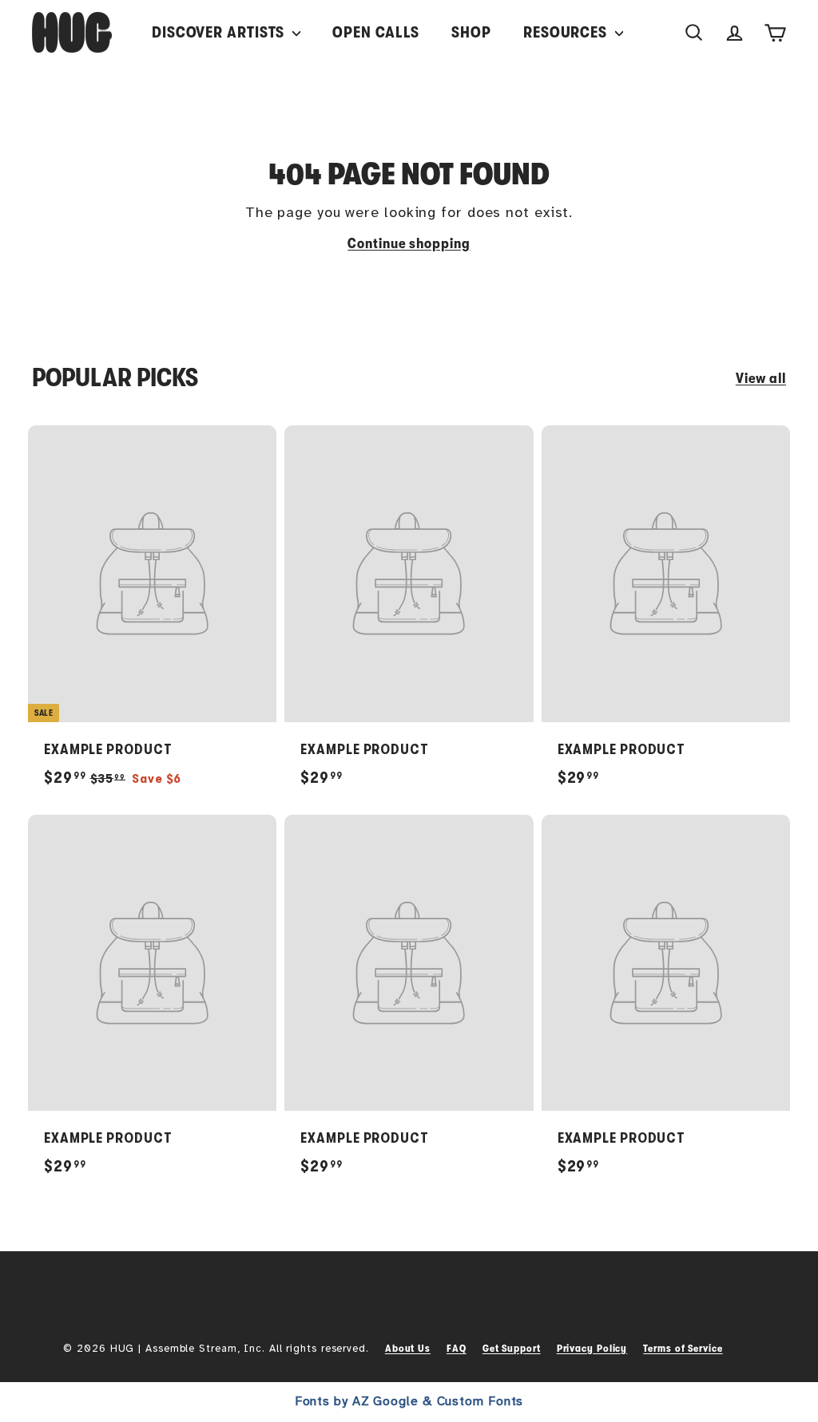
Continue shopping (408, 243)
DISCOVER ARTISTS (220, 32)
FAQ (457, 1348)
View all (761, 378)
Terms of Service (682, 1348)
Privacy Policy (592, 1348)
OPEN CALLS (375, 32)
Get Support (511, 1348)
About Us (408, 1348)
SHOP (471, 32)
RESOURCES (567, 32)
